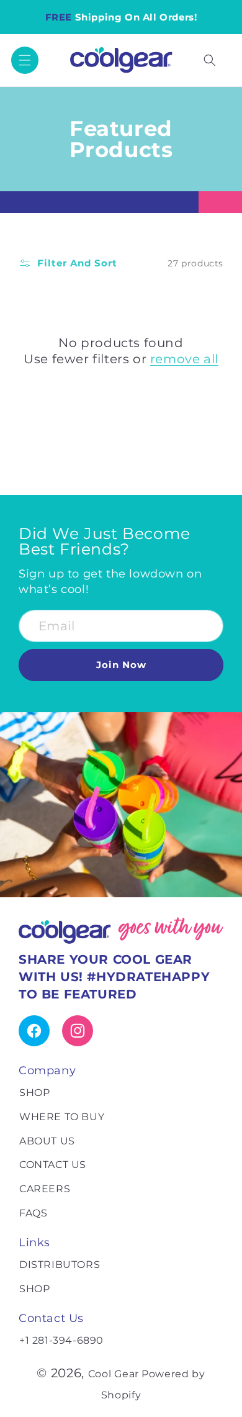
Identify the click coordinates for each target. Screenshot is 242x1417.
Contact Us (52, 1164)
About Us (47, 1141)
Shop (34, 1092)
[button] (24, 60)
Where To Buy (61, 1117)
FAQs (33, 1213)
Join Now (121, 665)
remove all (184, 358)
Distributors (59, 1264)
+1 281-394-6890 (61, 1340)
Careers (44, 1189)
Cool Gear (113, 1374)
